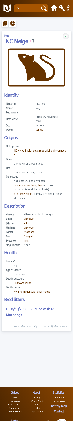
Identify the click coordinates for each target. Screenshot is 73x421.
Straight (28, 236)
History (36, 397)
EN (68, 10)
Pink (26, 240)
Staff (37, 404)
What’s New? (37, 401)
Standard (29, 232)
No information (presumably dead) (32, 291)
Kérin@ (39, 129)
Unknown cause (22, 283)
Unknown (29, 219)
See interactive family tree (28, 185)
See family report (23, 194)
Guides (15, 392)
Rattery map (59, 406)
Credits (37, 408)
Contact (59, 411)
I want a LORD (15, 411)
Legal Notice (37, 411)
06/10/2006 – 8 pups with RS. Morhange (31, 312)
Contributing (14, 408)
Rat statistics (59, 401)
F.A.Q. (14, 397)
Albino (27, 223)
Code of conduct (15, 404)
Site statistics (59, 397)
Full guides (15, 401)
